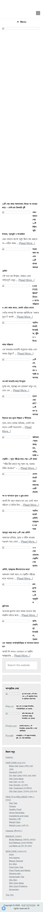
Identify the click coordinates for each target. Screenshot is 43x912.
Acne (11, 855)
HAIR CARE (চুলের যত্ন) (15, 763)
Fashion (9, 757)
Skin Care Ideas (16, 883)
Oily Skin (13, 880)
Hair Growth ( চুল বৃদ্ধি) (18, 785)
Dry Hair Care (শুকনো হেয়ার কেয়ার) (22, 776)
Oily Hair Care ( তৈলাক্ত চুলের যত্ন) (23, 791)
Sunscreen (14, 890)
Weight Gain (14, 822)
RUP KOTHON (28, 905)
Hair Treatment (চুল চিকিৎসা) (20, 788)
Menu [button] (23, 22)
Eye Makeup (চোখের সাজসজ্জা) (21, 843)
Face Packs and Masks (19, 871)
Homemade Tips (16, 877)
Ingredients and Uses (19, 816)
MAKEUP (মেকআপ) (14, 836)
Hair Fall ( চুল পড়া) (16, 782)
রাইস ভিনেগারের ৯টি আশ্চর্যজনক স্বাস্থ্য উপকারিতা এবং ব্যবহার (28, 716)
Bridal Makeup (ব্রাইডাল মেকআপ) (22, 840)
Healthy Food (15, 810)
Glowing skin (15, 874)
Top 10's (10, 895)
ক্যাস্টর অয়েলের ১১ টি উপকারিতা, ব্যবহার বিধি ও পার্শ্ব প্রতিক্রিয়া (28, 728)
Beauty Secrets (16, 861)
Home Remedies (16, 813)
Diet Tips (13, 803)
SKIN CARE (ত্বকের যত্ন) (16, 851)
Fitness (12, 806)
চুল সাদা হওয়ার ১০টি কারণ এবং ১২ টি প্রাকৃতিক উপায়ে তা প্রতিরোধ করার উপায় (29, 696)
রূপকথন (21, 4)
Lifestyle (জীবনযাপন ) (14, 831)
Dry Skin (13, 864)
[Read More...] (27, 243)
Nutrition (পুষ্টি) (15, 819)
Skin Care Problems (18, 886)
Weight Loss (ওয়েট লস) (18, 826)
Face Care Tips (16, 867)
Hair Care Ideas (16, 779)
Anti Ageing (14, 858)
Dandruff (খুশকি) (15, 772)
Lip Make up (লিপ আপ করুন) (20, 846)
